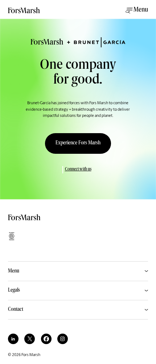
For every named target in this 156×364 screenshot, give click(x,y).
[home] (24, 12)
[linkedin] (13, 339)
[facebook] (46, 339)
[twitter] (29, 339)
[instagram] (62, 339)
